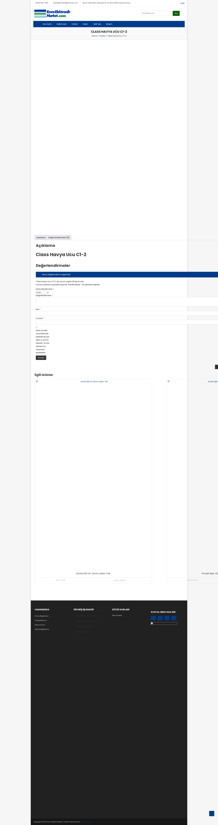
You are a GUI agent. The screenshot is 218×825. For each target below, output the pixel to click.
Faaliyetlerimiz (41, 620)
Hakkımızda (61, 24)
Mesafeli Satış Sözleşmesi (87, 616)
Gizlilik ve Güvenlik (84, 626)
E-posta (40, 318)
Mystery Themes (86, 822)
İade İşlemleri (82, 631)
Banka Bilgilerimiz (42, 629)
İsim (38, 309)
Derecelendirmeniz (43, 289)
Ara (176, 13)
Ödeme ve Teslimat (85, 621)
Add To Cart (60, 580)
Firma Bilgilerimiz (42, 616)
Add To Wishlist (120, 580)
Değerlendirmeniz (43, 295)
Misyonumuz (40, 625)
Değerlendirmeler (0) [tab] (58, 237)
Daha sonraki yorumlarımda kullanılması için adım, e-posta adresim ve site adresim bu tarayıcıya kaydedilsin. (42, 341)
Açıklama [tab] (40, 237)
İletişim (109, 24)
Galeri (85, 24)
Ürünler (75, 24)
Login (182, 3)
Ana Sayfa (47, 24)
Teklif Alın (97, 24)
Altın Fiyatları (117, 615)
